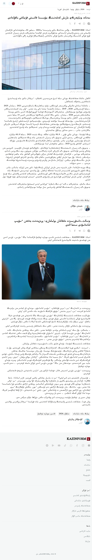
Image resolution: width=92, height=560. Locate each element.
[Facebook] (74, 24)
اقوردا (59, 10)
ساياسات (87, 465)
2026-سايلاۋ (79, 10)
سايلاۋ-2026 (64, 414)
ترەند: (88, 10)
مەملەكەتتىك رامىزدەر (82, 506)
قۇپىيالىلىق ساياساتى (82, 501)
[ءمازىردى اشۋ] (4, 3)
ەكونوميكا (86, 475)
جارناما (87, 541)
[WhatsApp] (84, 24)
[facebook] (77, 445)
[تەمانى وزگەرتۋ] (11, 4)
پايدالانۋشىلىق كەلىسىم (81, 496)
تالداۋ (88, 470)
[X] (70, 24)
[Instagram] (88, 24)
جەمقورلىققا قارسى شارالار (81, 511)
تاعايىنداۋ (66, 10)
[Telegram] (79, 24)
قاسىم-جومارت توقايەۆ (46, 414)
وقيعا (72, 10)
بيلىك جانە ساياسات (81, 200)
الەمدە (88, 480)
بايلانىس (87, 536)
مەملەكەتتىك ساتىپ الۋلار (81, 516)
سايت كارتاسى (84, 531)
